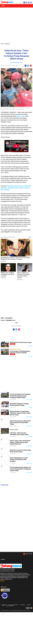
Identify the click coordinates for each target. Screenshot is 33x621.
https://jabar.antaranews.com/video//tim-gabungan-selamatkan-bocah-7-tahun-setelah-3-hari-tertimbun (16, 188)
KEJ (3, 605)
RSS (31, 608)
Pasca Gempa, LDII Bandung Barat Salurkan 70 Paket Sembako (20, 352)
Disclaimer (22, 604)
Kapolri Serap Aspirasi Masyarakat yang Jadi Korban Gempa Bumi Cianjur (20, 422)
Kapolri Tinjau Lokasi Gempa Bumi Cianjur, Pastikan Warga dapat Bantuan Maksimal (20, 442)
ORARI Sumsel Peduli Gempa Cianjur (21, 342)
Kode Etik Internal (10, 605)
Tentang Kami (4, 604)
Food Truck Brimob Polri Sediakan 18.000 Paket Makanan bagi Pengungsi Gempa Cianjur (20, 395)
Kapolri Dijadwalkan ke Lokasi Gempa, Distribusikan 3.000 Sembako (19, 459)
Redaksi (2, 581)
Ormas (30, 345)
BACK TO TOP (29, 553)
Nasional (7, 43)
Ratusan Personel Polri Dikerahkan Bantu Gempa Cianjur (20, 450)
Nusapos (29, 604)
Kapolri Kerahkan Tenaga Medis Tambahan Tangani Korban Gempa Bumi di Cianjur (20, 413)
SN (3, 5)
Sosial (30, 407)
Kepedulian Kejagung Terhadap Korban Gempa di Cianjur (19, 404)
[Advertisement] (16, 25)
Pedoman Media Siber (13, 604)
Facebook (26, 608)
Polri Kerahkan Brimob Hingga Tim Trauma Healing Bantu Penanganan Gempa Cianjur (20, 469)
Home (2, 43)
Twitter (28, 608)
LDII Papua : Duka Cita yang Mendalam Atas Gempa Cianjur (19, 433)
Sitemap (29, 608)
